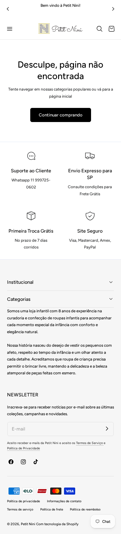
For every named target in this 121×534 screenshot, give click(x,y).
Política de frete (51, 509)
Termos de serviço (20, 509)
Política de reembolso (85, 509)
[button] (9, 29)
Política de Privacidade (23, 448)
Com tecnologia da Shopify (57, 524)
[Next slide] (113, 9)
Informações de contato (64, 501)
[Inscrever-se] (107, 428)
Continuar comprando (61, 115)
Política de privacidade (23, 501)
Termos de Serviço (90, 443)
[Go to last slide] (7, 9)
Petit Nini (28, 524)
